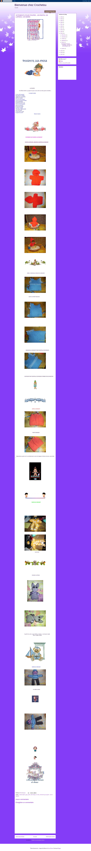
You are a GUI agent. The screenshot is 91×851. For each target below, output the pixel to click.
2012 (61, 52)
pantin (29, 794)
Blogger (59, 848)
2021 (61, 24)
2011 (61, 54)
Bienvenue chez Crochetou (30, 4)
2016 (61, 29)
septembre (64, 40)
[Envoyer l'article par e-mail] (28, 792)
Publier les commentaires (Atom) (38, 840)
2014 (61, 33)
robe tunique (33, 794)
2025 (61, 16)
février (63, 42)
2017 (61, 27)
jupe (26, 794)
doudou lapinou (22, 794)
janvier (63, 48)
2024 (61, 18)
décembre (64, 35)
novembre (64, 36)
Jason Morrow (50, 848)
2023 (61, 20)
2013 (61, 50)
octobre (63, 38)
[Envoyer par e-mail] (30, 793)
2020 (61, 26)
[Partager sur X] (33, 793)
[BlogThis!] (32, 793)
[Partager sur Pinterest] (35, 793)
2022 (61, 22)
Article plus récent (20, 836)
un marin (37, 794)
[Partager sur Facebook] (34, 793)
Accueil (35, 836)
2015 (61, 31)
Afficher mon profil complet (64, 62)
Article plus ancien (50, 836)
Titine (61, 61)
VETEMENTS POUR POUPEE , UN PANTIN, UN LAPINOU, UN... (66, 45)
